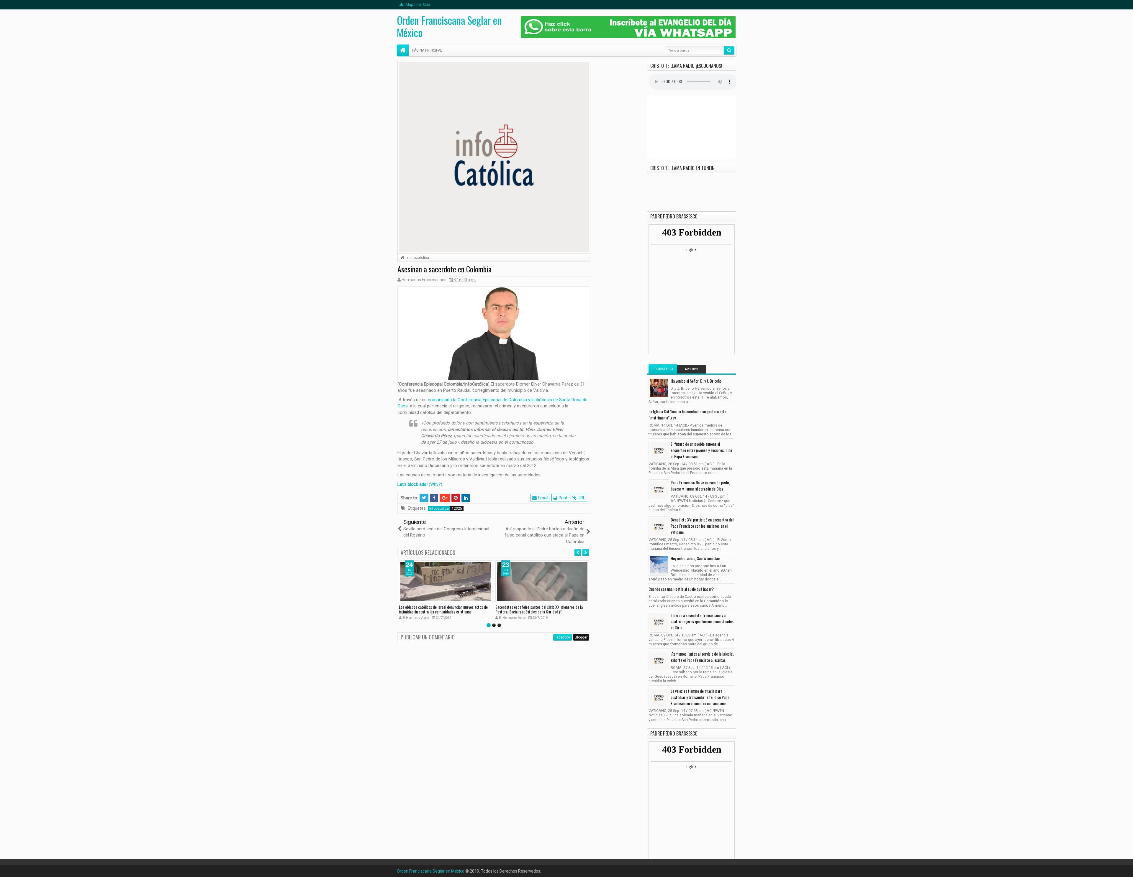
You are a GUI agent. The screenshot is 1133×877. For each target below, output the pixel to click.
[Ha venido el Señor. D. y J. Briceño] (659, 388)
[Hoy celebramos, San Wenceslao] (659, 565)
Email (542, 498)
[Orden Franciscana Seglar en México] (403, 50)
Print (562, 498)
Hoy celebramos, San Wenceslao (695, 558)
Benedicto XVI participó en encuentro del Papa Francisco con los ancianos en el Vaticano (702, 525)
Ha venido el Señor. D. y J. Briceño (696, 381)
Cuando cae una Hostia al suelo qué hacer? (681, 589)
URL (581, 498)
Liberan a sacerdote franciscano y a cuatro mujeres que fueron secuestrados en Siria (702, 621)
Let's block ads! (412, 484)
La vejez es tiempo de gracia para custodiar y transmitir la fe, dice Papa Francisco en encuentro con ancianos (700, 697)
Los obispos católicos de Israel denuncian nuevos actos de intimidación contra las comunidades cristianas (443, 609)
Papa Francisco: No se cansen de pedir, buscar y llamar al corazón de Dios (700, 485)
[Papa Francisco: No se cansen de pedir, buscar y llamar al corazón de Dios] (659, 490)
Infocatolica (439, 508)
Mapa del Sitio (417, 4)
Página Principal (427, 50)
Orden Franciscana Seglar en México (449, 26)
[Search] (729, 50)
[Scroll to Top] (566, 870)
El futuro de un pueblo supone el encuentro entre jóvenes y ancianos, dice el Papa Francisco (701, 450)
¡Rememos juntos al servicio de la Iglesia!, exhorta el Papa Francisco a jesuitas (702, 657)
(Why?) (435, 484)
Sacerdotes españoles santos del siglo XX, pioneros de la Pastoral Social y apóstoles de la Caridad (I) (539, 609)
